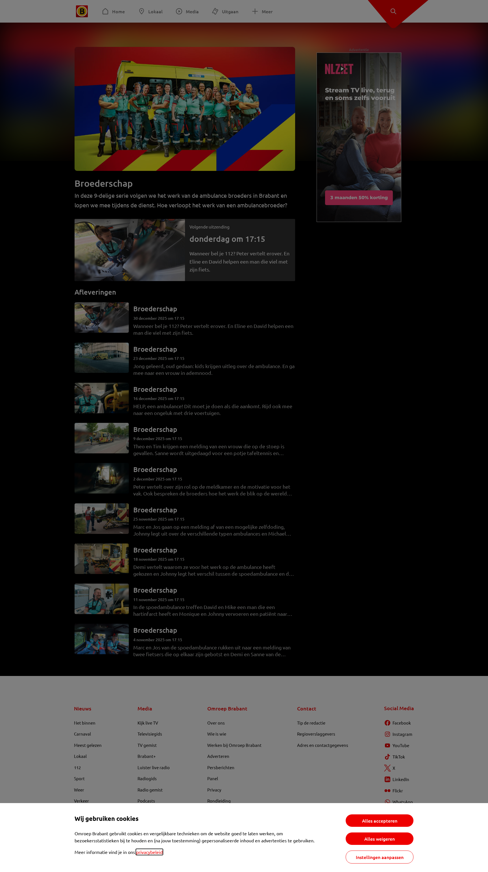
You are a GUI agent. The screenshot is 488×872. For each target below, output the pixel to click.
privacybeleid (149, 852)
